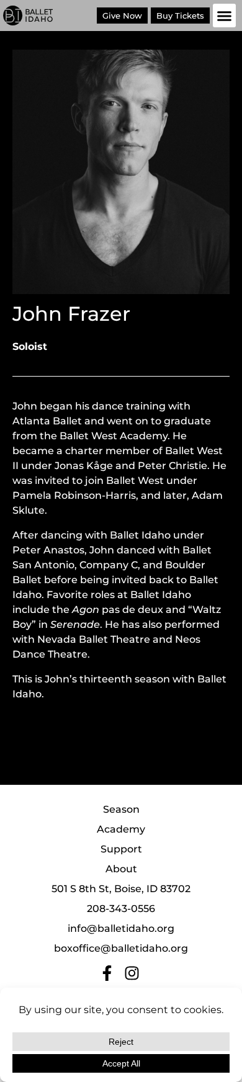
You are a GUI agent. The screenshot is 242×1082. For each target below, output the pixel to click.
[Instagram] (132, 973)
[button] (224, 15)
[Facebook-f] (107, 973)
